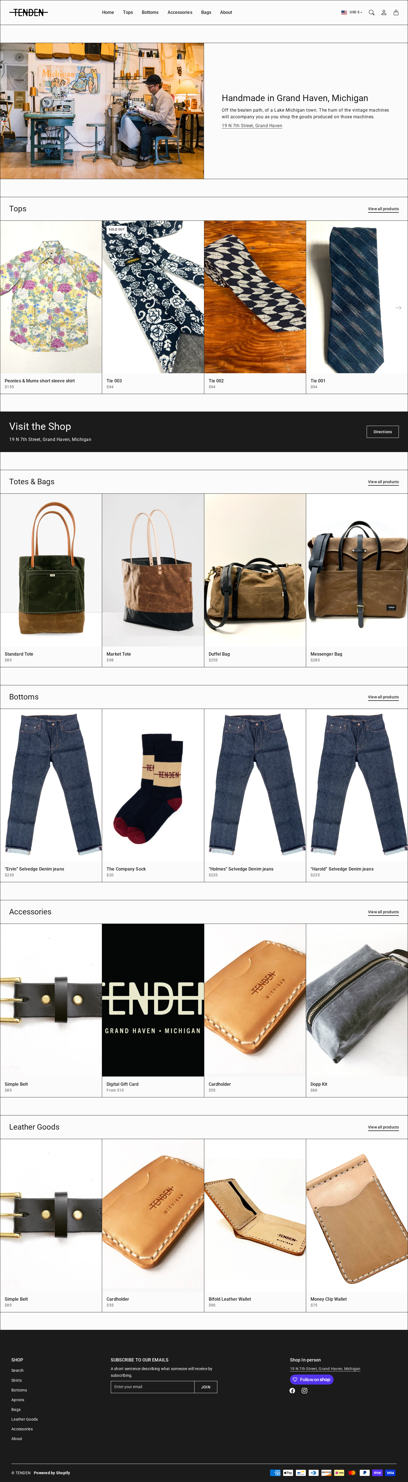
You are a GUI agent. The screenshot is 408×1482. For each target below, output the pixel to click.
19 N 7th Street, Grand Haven (252, 125)
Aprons (17, 1400)
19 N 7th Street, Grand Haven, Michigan (325, 1368)
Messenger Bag (326, 654)
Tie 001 (318, 380)
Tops (128, 12)
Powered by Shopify (52, 1473)
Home (108, 12)
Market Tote (119, 654)
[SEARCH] (372, 12)
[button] (398, 308)
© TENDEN (21, 1473)
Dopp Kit (319, 1084)
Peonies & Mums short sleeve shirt (40, 380)
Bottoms (150, 12)
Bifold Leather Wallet (230, 1299)
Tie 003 (114, 380)
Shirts (16, 1380)
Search (17, 1370)
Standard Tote (19, 654)
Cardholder (220, 1084)
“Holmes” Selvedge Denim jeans (241, 869)
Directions (383, 432)
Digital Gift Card (122, 1084)
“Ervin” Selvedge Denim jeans (34, 869)
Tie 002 (216, 380)
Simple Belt (16, 1084)
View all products (383, 209)
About (226, 12)
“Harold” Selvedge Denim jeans (342, 869)
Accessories (180, 12)
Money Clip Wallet (329, 1299)
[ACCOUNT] (384, 12)
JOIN (205, 1387)
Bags (206, 12)
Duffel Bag (219, 654)
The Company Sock (126, 869)
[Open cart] (396, 12)
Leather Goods (24, 1419)
